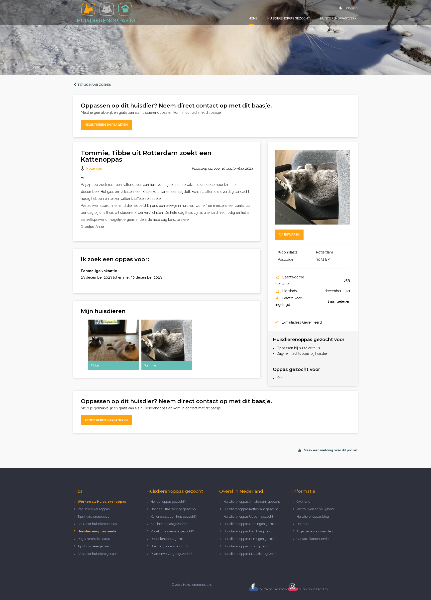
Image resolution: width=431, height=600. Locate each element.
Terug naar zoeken (93, 85)
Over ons (303, 501)
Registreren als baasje (94, 539)
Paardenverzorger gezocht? (171, 554)
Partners (303, 524)
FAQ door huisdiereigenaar (97, 554)
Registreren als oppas (93, 509)
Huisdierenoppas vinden (98, 531)
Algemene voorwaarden (315, 531)
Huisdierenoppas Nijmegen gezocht (250, 539)
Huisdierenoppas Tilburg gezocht (248, 546)
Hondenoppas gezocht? (168, 501)
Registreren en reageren (106, 124)
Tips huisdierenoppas (93, 516)
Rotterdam (94, 168)
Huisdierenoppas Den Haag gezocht (250, 531)
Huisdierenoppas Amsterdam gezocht (251, 501)
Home (253, 18)
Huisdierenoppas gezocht (288, 18)
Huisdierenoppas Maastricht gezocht (250, 554)
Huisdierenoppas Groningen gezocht (250, 524)
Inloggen (351, 8)
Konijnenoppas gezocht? (169, 524)
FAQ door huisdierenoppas (97, 524)
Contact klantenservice (313, 539)
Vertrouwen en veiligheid (315, 509)
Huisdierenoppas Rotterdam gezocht (250, 509)
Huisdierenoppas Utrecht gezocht (248, 516)
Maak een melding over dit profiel (330, 450)
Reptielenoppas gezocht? (169, 539)
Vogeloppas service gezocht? (172, 531)
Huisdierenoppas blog (313, 516)
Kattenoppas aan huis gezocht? (174, 516)
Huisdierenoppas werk (338, 18)
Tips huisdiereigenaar (93, 546)
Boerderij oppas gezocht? (169, 546)
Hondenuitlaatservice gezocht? (173, 509)
